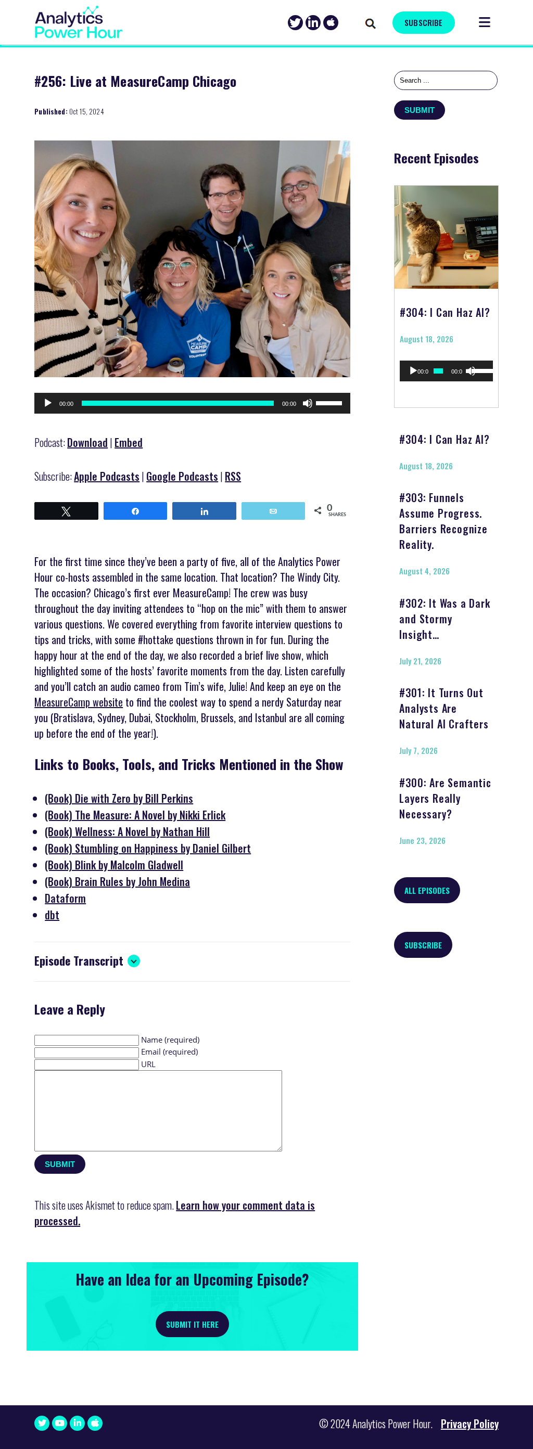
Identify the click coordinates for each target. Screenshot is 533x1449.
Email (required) (169, 1051)
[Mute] (307, 403)
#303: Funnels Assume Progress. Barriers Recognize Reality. (443, 521)
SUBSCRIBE (423, 22)
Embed (129, 442)
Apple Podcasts (106, 476)
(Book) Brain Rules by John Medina (117, 881)
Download (87, 442)
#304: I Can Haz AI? (445, 312)
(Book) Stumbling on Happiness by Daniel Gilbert (148, 848)
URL (148, 1064)
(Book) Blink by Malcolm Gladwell (114, 865)
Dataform (65, 898)
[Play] (48, 403)
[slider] (330, 402)
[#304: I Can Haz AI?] (446, 233)
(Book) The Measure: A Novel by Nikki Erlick (135, 815)
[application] (192, 403)
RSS (233, 476)
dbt (52, 914)
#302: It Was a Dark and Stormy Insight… (444, 618)
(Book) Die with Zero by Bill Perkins (119, 798)
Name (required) (170, 1039)
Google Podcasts (182, 476)
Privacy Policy (470, 1423)
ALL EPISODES (427, 890)
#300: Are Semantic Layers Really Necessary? (445, 798)
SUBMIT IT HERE (192, 1324)
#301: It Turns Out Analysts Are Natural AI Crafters (443, 708)
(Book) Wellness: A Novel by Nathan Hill (127, 831)
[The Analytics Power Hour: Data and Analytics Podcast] (78, 22)
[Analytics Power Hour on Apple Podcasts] (330, 22)
